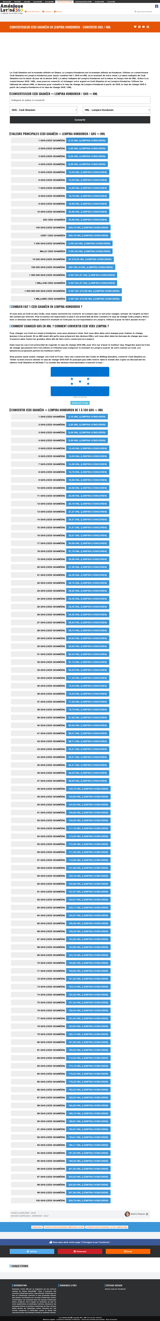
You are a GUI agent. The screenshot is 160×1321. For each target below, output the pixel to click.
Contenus (47, 12)
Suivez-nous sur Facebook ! (115, 1289)
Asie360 (27, 2)
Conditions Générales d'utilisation (68, 1319)
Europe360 (49, 2)
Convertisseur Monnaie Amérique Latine (64, 1227)
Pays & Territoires (33, 12)
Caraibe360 (37, 2)
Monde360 (7, 2)
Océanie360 (99, 2)
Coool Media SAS (64, 1317)
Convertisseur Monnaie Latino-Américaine (106, 1227)
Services (59, 12)
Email (129, 1251)
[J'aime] (135, 27)
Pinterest (81, 1251)
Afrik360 (17, 2)
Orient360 (111, 2)
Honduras (37, 1227)
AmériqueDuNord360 (83, 2)
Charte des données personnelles (93, 1319)
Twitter (33, 1251)
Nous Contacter (111, 1319)
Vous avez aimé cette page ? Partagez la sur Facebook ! (81, 1242)
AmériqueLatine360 (64, 2)
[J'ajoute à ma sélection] (139, 27)
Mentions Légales (49, 1319)
